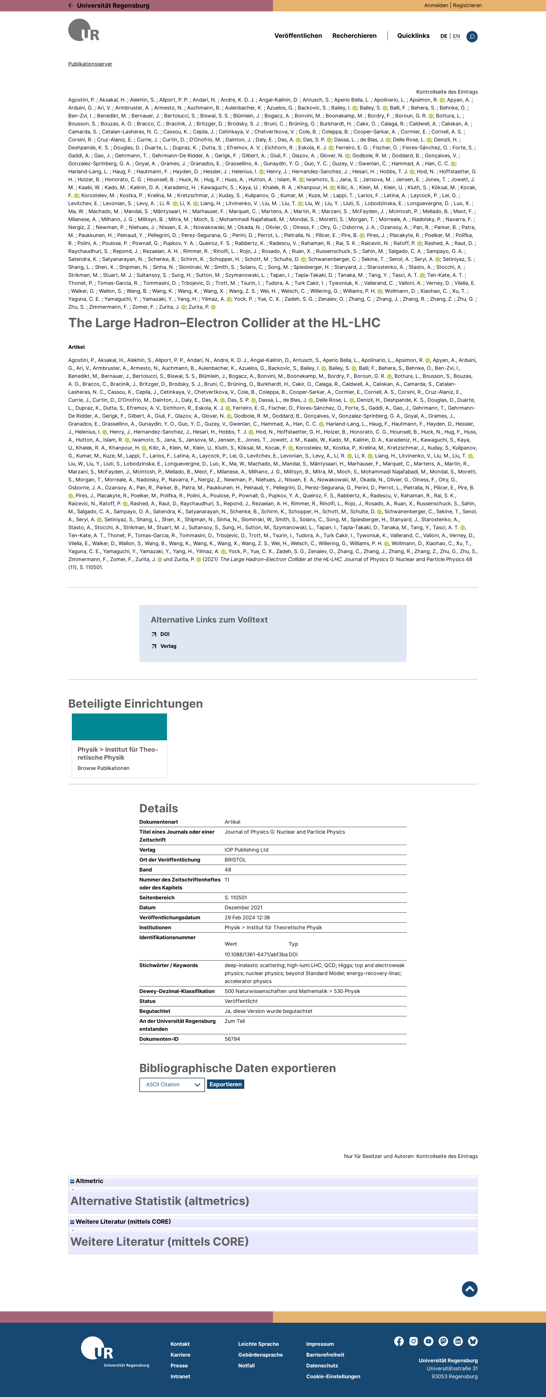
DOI (164, 634)
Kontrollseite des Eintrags (447, 92)
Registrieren (467, 5)
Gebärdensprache (260, 1355)
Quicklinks (413, 35)
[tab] (273, 1201)
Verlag (168, 646)
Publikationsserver (90, 64)
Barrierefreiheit (325, 1355)
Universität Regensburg (113, 5)
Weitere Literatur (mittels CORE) (122, 1221)
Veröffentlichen (298, 35)
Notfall (246, 1366)
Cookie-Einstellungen (333, 1376)
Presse (179, 1366)
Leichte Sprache (258, 1344)
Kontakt (180, 1344)
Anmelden (436, 5)
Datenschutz (322, 1366)
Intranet (180, 1376)
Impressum (320, 1344)
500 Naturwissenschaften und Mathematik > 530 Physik (292, 991)
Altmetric (88, 1180)
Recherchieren (354, 35)
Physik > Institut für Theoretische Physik (273, 927)
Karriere (181, 1355)
